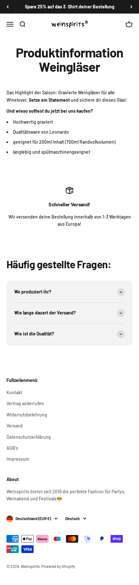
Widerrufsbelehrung (26, 414)
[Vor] (131, 6)
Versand (14, 425)
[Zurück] (7, 6)
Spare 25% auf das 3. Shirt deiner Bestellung (69, 6)
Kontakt (14, 392)
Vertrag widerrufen (25, 403)
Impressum (17, 459)
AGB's (12, 448)
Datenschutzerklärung (28, 437)
